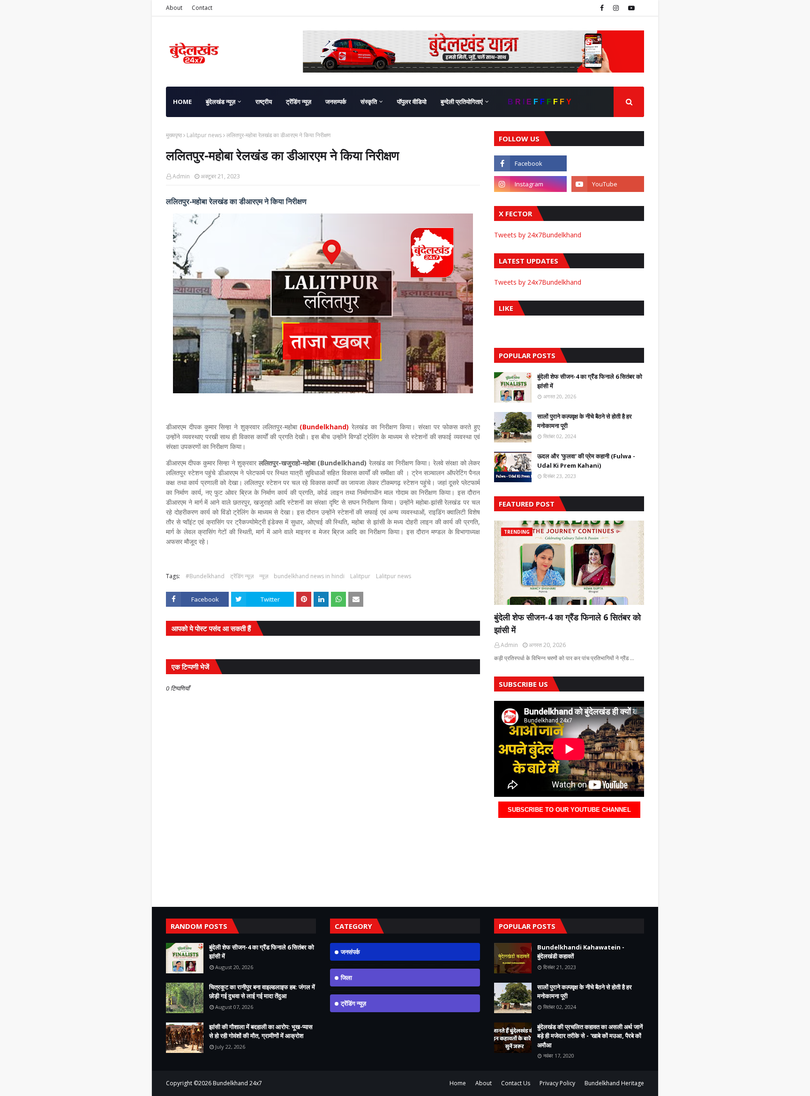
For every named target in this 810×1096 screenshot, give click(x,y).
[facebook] (602, 8)
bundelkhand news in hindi (309, 576)
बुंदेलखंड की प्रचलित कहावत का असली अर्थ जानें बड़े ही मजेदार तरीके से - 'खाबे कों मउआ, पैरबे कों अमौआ (590, 1035)
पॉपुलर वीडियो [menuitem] (412, 101)
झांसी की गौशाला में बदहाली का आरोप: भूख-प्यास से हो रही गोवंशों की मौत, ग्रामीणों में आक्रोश (261, 1031)
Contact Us (515, 1083)
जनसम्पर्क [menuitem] (335, 101)
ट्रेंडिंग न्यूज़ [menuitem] (298, 101)
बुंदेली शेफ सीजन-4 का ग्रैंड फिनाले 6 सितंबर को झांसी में (589, 381)
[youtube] (630, 8)
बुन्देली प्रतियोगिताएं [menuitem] (462, 101)
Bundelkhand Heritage (614, 1083)
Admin (181, 176)
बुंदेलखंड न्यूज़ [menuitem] (220, 101)
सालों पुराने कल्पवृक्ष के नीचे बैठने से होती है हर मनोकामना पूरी (584, 421)
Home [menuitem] (182, 101)
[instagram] (616, 8)
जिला (346, 977)
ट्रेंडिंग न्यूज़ (242, 576)
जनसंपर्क (350, 952)
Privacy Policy (557, 1083)
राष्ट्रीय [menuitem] (263, 101)
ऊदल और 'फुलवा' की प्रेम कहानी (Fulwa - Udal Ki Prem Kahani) (586, 461)
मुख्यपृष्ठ (174, 135)
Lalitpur (360, 576)
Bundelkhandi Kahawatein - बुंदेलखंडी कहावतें (580, 952)
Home (458, 1083)
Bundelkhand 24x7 (237, 1083)
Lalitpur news (204, 135)
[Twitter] (607, 163)
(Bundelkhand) (324, 426)
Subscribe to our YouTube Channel (569, 809)
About (174, 8)
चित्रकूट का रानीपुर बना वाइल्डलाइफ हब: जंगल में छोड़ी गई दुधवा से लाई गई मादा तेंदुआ (262, 991)
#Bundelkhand (205, 576)
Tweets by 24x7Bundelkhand (537, 234)
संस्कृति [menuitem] (368, 101)
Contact (202, 8)
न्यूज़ (263, 576)
